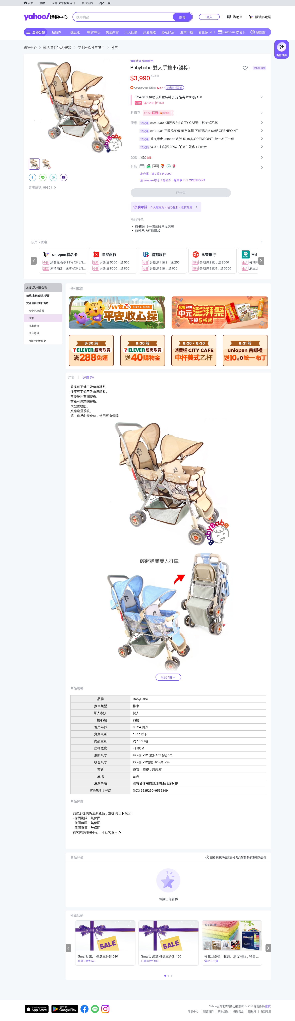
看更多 (203, 32)
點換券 (56, 32)
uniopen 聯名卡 (234, 32)
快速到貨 (112, 32)
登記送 (75, 32)
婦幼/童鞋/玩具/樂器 (57, 47)
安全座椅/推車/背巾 (91, 47)
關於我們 (208, 1011)
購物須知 (223, 1011)
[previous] (34, 261)
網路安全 (238, 1011)
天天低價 (130, 32)
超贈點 (261, 32)
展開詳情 (166, 677)
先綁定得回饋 (174, 87)
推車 (114, 47)
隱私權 (252, 1011)
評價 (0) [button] (88, 377)
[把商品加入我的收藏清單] (245, 68)
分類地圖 (266, 1011)
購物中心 (30, 47)
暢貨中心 (93, 32)
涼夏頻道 (149, 32)
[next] (261, 261)
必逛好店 (168, 32)
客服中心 (193, 1011)
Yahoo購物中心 (46, 17)
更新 (267, 1006)
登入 (209, 17)
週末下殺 (186, 32)
